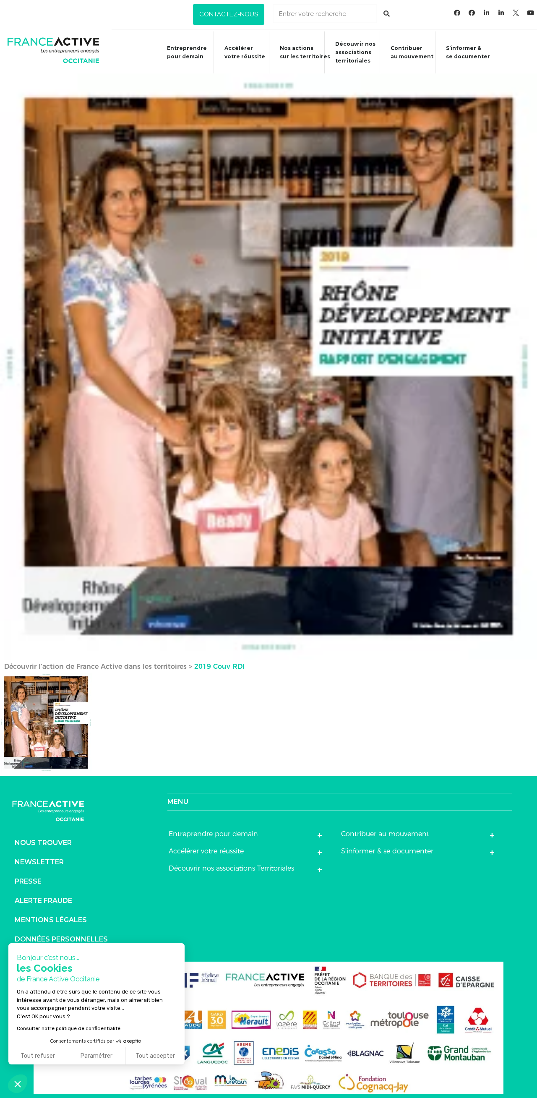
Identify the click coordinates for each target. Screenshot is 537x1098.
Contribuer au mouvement (412, 52)
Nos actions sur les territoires (305, 52)
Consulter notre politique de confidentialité (68, 1028)
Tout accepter (155, 1055)
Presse (28, 881)
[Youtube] (530, 12)
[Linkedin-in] (486, 12)
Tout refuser (38, 1055)
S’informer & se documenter (387, 851)
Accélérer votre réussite (244, 52)
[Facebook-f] (457, 12)
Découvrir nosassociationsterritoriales (355, 52)
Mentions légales (51, 920)
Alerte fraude (43, 901)
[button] (228, 14)
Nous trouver (43, 843)
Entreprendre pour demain (187, 52)
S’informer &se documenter (468, 52)
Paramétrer (96, 1055)
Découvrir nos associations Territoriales (231, 868)
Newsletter (39, 862)
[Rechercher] (386, 13)
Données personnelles (61, 939)
